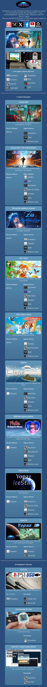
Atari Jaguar (14, 88)
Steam (29, 137)
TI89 (29, 87)
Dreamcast (31, 193)
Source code (31, 603)
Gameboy (31, 177)
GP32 (29, 79)
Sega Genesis (32, 133)
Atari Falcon (31, 83)
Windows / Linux (33, 141)
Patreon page (25, 20)
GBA (29, 181)
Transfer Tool (32, 599)
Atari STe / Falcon (33, 189)
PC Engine (13, 79)
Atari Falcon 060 (33, 348)
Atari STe (13, 84)
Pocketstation (32, 75)
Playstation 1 (14, 75)
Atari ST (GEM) (33, 505)
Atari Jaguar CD (33, 451)
